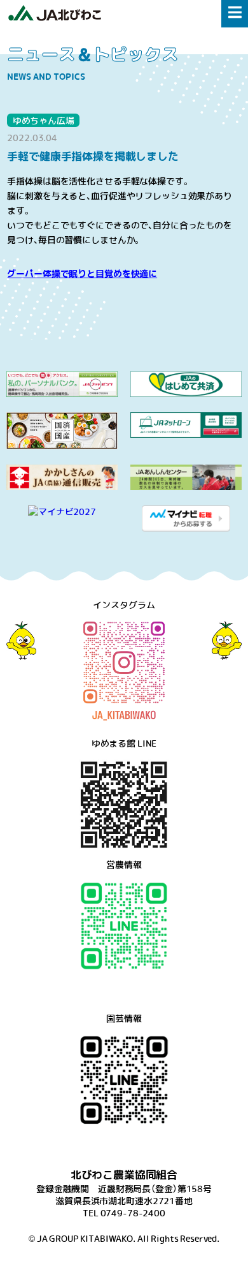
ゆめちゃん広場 (43, 120)
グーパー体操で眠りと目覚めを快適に (82, 273)
